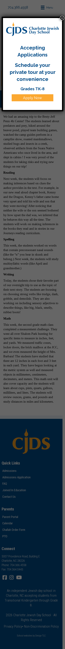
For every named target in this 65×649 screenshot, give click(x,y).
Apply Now (32, 98)
